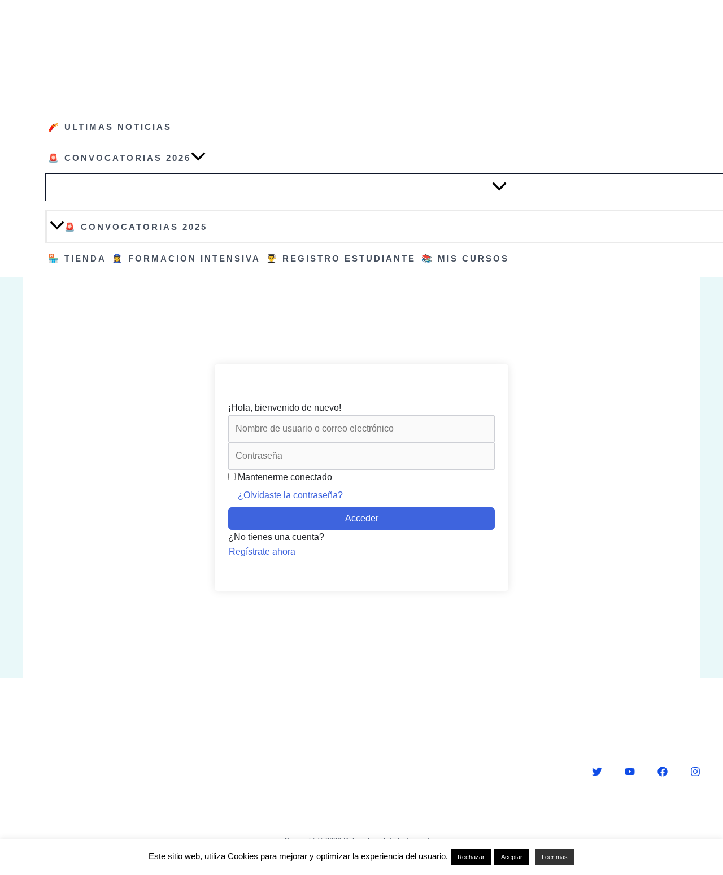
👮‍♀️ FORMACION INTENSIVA (186, 258)
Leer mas (555, 857)
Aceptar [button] (511, 857)
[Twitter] (597, 772)
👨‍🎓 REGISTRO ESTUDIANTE (341, 258)
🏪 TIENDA (77, 258)
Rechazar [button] (471, 857)
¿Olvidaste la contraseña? (290, 495)
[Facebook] (662, 772)
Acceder (361, 518)
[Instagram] (695, 772)
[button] (198, 158)
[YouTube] (630, 772)
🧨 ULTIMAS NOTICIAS (110, 127)
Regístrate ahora (262, 551)
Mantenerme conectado (285, 477)
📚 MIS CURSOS (465, 258)
